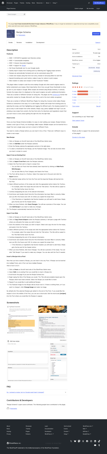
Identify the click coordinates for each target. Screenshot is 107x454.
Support (97, 42)
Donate (66, 431)
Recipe (98, 67)
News (8, 428)
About (8, 426)
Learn (46, 426)
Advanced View (77, 76)
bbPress (86, 431)
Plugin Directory (11, 8)
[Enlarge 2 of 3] (65, 308)
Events (66, 428)
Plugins (28, 431)
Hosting (9, 431)
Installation (29, 42)
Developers (48, 431)
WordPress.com (88, 426)
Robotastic (21, 35)
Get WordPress (99, 3)
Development (40, 42)
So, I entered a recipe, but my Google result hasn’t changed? (25, 392)
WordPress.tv (49, 434)
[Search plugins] (24, 14)
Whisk (23, 65)
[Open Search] (89, 3)
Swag (66, 434)
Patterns (28, 434)
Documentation (49, 428)
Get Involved (67, 426)
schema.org (97, 71)
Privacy (9, 434)
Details (10, 42)
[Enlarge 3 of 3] (65, 342)
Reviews (19, 42)
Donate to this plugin (78, 137)
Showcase (29, 426)
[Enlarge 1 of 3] (34, 308)
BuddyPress (87, 434)
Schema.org (56, 94)
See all (98, 106)
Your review (75, 106)
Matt (85, 428)
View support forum (78, 120)
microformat (92, 67)
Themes (28, 428)
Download (96, 33)
